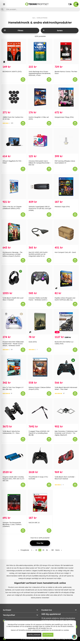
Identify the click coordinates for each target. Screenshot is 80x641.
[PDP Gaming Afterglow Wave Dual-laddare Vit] (66, 141)
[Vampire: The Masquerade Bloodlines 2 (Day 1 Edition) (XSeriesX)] (14, 502)
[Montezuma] (14, 232)
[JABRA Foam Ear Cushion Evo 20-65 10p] (14, 97)
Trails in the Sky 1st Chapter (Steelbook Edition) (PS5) (12, 207)
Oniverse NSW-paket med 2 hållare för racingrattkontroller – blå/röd (40, 163)
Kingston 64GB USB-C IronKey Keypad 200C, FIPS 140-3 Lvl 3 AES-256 (13, 479)
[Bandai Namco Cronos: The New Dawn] (66, 51)
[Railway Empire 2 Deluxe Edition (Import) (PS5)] (40, 367)
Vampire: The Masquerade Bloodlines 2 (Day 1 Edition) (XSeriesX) (12, 524)
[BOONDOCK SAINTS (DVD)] (14, 51)
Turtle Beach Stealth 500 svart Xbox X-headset (13, 299)
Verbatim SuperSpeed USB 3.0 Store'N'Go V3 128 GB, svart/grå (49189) (40, 208)
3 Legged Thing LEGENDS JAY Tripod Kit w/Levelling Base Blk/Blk (39, 433)
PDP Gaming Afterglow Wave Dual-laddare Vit (65, 162)
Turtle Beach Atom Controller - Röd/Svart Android (65, 478)
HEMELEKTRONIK (42, 18)
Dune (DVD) (33, 342)
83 (36, 550)
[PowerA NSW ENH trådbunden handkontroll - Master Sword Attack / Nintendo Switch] (14, 321)
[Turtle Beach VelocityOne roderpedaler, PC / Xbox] (14, 411)
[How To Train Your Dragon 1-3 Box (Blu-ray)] (14, 367)
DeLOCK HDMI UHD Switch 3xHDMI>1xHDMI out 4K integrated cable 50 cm (38, 254)
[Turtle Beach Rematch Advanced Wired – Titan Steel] (66, 367)
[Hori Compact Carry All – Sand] (66, 232)
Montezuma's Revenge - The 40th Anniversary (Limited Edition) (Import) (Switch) (12, 254)
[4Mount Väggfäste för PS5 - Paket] (14, 141)
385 (52, 550)
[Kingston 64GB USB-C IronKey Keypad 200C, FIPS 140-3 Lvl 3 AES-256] (14, 456)
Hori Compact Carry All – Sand (65, 252)
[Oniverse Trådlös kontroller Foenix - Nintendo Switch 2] (40, 278)
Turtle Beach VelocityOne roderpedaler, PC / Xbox (11, 432)
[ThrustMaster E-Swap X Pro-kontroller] (40, 456)
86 (47, 550)
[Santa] (40, 97)
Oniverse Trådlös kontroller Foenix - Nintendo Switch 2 (38, 299)
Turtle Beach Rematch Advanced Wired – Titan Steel (66, 388)
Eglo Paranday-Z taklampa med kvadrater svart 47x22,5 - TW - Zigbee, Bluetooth (66, 433)
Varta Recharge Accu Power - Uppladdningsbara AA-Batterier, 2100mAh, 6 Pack (40, 73)
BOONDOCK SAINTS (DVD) (12, 71)
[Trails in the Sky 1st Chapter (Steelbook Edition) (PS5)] (14, 186)
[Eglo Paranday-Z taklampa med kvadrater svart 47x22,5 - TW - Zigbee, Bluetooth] (66, 411)
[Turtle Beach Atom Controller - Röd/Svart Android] (66, 456)
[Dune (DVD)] (40, 321)
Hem (33, 18)
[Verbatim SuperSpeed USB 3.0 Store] (40, 186)
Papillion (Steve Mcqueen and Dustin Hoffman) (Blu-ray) (65, 299)
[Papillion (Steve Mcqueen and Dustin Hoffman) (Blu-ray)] (66, 278)
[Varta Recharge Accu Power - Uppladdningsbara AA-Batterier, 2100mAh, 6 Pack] (40, 51)
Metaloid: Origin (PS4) (62, 207)
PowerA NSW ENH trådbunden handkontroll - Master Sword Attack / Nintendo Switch (13, 343)
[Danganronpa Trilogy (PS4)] (66, 97)
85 (43, 550)
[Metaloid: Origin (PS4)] (66, 186)
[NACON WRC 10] (40, 502)
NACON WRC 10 (34, 523)
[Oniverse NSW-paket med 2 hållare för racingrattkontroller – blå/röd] (40, 141)
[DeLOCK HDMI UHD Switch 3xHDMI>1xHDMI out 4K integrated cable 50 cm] (40, 232)
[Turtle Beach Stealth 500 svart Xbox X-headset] (14, 278)
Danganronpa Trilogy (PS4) (64, 117)
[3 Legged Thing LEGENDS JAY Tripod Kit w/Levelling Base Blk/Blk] (40, 411)
